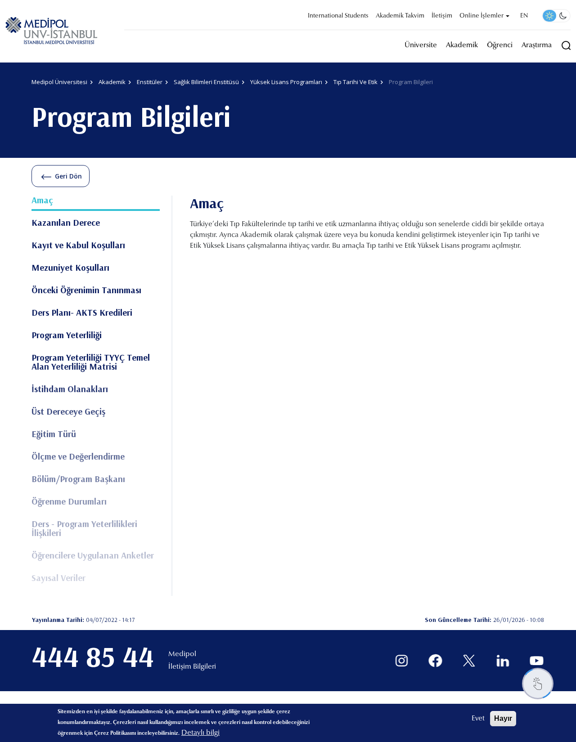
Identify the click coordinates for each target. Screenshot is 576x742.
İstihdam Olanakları (70, 389)
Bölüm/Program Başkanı (78, 479)
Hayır (503, 718)
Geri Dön (68, 176)
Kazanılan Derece (66, 223)
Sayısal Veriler (59, 578)
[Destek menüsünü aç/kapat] (538, 683)
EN (524, 16)
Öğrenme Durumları (69, 502)
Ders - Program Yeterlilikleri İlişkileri (84, 528)
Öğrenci (500, 45)
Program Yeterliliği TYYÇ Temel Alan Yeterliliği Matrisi (91, 362)
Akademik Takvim (400, 16)
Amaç (42, 201)
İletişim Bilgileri (192, 666)
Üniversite (421, 45)
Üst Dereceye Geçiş (68, 412)
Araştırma (537, 45)
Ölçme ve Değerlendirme (78, 457)
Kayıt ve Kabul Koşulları (78, 245)
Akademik (462, 45)
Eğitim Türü (54, 434)
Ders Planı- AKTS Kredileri (82, 313)
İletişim (442, 16)
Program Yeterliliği (67, 335)
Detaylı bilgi (200, 733)
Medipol (182, 654)
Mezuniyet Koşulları (70, 268)
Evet (478, 718)
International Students (338, 16)
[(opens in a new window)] (402, 661)
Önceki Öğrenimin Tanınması (86, 290)
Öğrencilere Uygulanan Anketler (93, 556)
